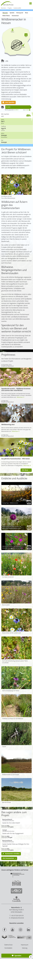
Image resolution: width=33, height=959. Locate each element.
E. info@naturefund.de (16, 918)
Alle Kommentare (8, 858)
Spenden (12, 13)
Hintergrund (19, 13)
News (26, 13)
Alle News (25, 470)
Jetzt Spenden (9, 102)
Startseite (3, 8)
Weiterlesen (20, 397)
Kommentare (15, 15)
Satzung (24, 948)
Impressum (24, 945)
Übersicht (5, 13)
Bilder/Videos (6, 15)
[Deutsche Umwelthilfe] (16, 901)
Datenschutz (8, 945)
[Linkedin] (28, 930)
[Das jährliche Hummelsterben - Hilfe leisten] (16, 447)
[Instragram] (20, 930)
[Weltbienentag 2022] (16, 413)
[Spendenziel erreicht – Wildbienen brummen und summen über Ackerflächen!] (16, 377)
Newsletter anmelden (16, 923)
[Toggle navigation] (30, 3)
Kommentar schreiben (12, 854)
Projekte (10, 8)
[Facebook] (4, 930)
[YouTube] (12, 930)
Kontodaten (8, 948)
